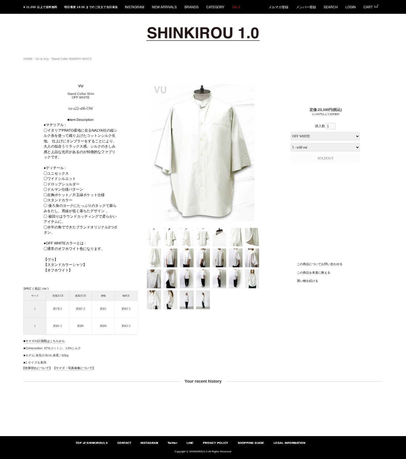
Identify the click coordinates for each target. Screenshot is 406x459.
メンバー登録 (306, 6)
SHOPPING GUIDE (251, 442)
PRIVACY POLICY (215, 442)
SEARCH (331, 6)
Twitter (172, 442)
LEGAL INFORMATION (289, 442)
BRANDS (191, 6)
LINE (190, 442)
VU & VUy (42, 58)
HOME (28, 58)
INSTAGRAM (134, 6)
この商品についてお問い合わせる (319, 264)
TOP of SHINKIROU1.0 (92, 442)
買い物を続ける (307, 280)
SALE (236, 6)
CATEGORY (215, 6)
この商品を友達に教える (313, 272)
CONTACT (124, 442)
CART (368, 6)
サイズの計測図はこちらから (45, 341)
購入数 (320, 126)
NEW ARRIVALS (164, 6)
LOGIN (351, 6)
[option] (203, 152)
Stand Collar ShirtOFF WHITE (72, 58)
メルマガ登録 (278, 6)
